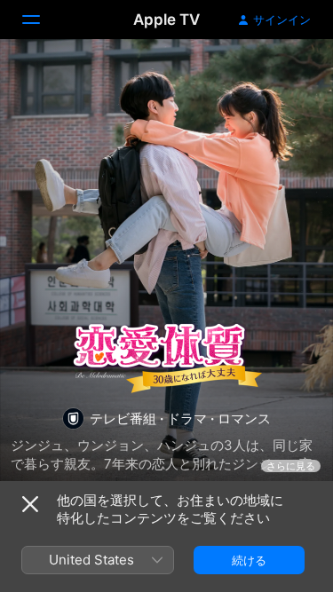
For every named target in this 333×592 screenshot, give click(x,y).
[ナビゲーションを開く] (41, 19)
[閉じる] (30, 504)
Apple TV (166, 19)
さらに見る (290, 466)
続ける (249, 560)
